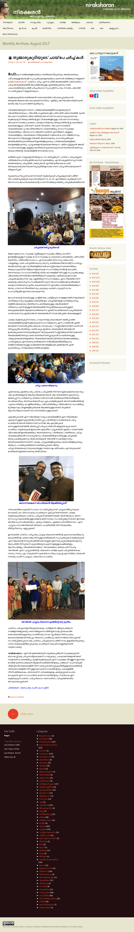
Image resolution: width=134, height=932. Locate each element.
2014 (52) (95, 322)
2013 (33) (95, 326)
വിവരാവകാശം (45, 874)
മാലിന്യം (47, 28)
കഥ (101, 28)
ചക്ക (41, 802)
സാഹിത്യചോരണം (48, 898)
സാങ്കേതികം (44, 889)
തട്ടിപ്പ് (41, 811)
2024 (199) (95, 281)
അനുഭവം (43, 763)
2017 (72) (95, 310)
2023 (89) (95, 286)
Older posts (22, 714)
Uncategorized (45, 757)
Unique (18, 741)
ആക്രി (42, 769)
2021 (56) (95, 294)
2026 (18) (95, 273)
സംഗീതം (43, 886)
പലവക (89, 22)
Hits (12, 741)
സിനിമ (82, 28)
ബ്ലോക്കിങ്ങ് (95, 139)
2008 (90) (95, 346)
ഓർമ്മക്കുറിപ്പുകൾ (47, 784)
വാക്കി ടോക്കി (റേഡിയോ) (100, 128)
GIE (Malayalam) (45, 742)
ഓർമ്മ (63, 22)
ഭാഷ (41, 844)
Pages (7, 741)
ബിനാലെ (43, 841)
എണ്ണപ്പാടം (114, 28)
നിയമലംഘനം (45, 820)
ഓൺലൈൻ (44, 781)
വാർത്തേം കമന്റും (65, 28)
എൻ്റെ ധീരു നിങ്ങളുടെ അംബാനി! (104, 132)
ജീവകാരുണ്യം (45, 808)
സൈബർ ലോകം (46, 904)
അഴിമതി (43, 766)
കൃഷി (34, 28)
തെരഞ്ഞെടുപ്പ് (45, 814)
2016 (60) (95, 314)
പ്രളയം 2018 (44, 835)
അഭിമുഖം (75, 22)
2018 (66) (95, 306)
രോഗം (42, 865)
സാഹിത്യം (44, 895)
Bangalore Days (45, 736)
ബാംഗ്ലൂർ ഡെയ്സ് (48, 838)
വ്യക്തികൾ (44, 880)
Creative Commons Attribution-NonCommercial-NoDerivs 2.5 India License (54, 926)
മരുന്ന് (42, 847)
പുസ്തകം (50, 22)
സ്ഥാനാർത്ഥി (45, 907)
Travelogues (8, 22)
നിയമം (42, 817)
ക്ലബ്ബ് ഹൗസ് (45, 796)
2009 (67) (95, 342)
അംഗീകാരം (8, 28)
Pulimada (42, 750)
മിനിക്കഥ (43, 856)
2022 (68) (95, 290)
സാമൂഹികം (35, 22)
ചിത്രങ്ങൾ (44, 805)
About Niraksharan (10, 34)
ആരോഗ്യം (44, 778)
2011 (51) (95, 334)
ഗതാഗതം (43, 799)
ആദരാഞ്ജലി (44, 775)
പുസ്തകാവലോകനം (47, 832)
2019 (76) (95, 302)
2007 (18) (95, 350)
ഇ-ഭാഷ (22, 28)
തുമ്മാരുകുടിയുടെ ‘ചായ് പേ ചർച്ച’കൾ (47, 57)
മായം (41, 853)
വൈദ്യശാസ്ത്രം (46, 877)
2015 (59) (95, 318)
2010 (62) (95, 338)
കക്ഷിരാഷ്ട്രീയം (46, 787)
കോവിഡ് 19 (44, 793)
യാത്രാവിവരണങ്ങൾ (48, 859)
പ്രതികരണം (104, 22)
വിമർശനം (43, 871)
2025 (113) (95, 277)
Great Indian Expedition (48, 745)
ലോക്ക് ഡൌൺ (46, 868)
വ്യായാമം (43, 883)
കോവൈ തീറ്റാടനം (97, 143)
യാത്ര (21, 22)
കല (92, 28)
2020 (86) (95, 298)
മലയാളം (43, 850)
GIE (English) (44, 739)
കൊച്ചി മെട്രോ (45, 790)
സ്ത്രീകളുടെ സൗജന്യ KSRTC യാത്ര (105, 147)
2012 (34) (95, 330)
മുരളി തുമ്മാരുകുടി (17, 81)
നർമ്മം (42, 823)
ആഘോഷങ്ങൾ (46, 772)
